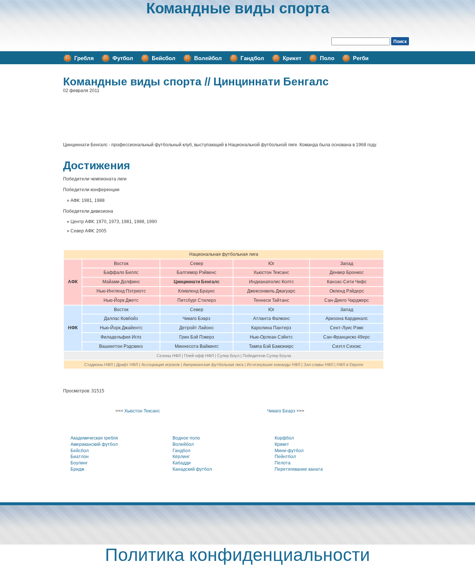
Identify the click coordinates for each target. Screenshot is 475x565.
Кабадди (182, 463)
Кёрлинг (181, 456)
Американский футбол (94, 444)
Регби (360, 58)
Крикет (292, 58)
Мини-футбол (289, 450)
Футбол (122, 58)
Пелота (283, 463)
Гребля (84, 58)
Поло (327, 58)
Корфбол (284, 438)
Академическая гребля (94, 438)
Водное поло (186, 438)
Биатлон (80, 456)
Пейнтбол (285, 456)
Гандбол (252, 58)
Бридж (77, 469)
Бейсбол (164, 58)
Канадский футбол (192, 469)
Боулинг (79, 463)
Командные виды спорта (237, 8)
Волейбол (208, 58)
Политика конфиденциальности (237, 555)
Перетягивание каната (299, 469)
